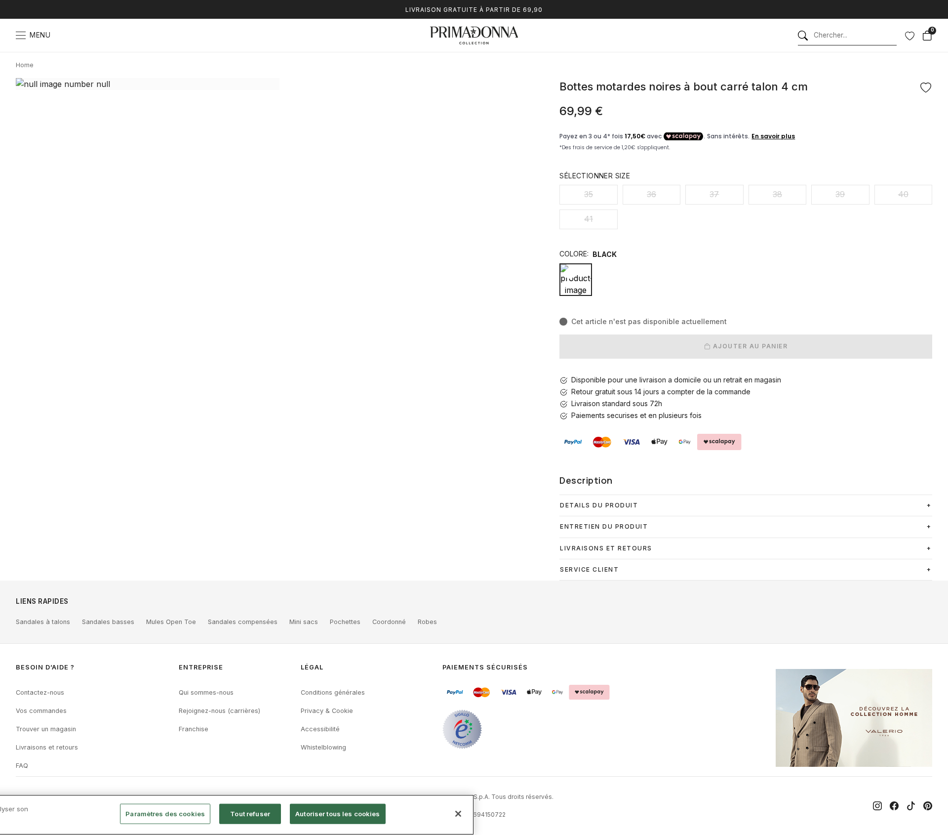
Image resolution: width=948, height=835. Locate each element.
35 (588, 194)
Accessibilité (320, 729)
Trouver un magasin (46, 729)
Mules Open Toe (171, 622)
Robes (427, 622)
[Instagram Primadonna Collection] (877, 805)
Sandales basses (108, 622)
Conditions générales (333, 692)
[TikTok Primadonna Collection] (911, 805)
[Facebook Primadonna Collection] (894, 805)
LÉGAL (312, 667)
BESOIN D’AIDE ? (45, 667)
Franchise (193, 729)
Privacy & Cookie (327, 710)
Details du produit (599, 505)
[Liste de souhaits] (909, 36)
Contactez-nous (40, 692)
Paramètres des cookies (165, 814)
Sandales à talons (43, 622)
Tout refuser (250, 814)
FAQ (22, 765)
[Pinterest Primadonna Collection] (927, 805)
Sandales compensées (242, 622)
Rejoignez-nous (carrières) (219, 710)
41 (588, 219)
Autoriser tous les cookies (337, 814)
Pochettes (345, 622)
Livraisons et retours (47, 747)
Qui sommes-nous (206, 692)
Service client (589, 569)
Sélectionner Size (594, 175)
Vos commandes (41, 710)
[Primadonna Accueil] (474, 35)
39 (840, 194)
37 (714, 194)
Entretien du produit (604, 526)
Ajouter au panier (749, 346)
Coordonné (389, 622)
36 (651, 194)
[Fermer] (458, 814)
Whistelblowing (323, 747)
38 (777, 194)
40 (903, 194)
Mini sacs (303, 622)
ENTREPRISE (201, 667)
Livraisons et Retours (606, 548)
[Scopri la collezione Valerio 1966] (854, 718)
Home (25, 65)
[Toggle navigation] (21, 35)
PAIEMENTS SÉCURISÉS (485, 667)
